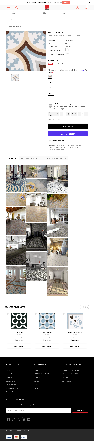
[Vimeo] (28, 419)
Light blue (51, 149)
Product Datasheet (54, 50)
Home (7, 19)
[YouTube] (23, 419)
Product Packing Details (56, 54)
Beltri (81, 145)
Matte (51, 98)
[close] (89, 2)
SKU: (49, 43)
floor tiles (76, 147)
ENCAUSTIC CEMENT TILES (63, 147)
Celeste (50, 147)
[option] (19, 12)
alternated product (72, 145)
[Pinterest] (13, 419)
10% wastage (60, 109)
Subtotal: (51, 119)
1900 (54, 145)
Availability (51, 40)
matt (57, 149)
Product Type (52, 46)
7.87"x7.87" (53, 87)
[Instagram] (18, 419)
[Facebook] (8, 419)
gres (82, 147)
